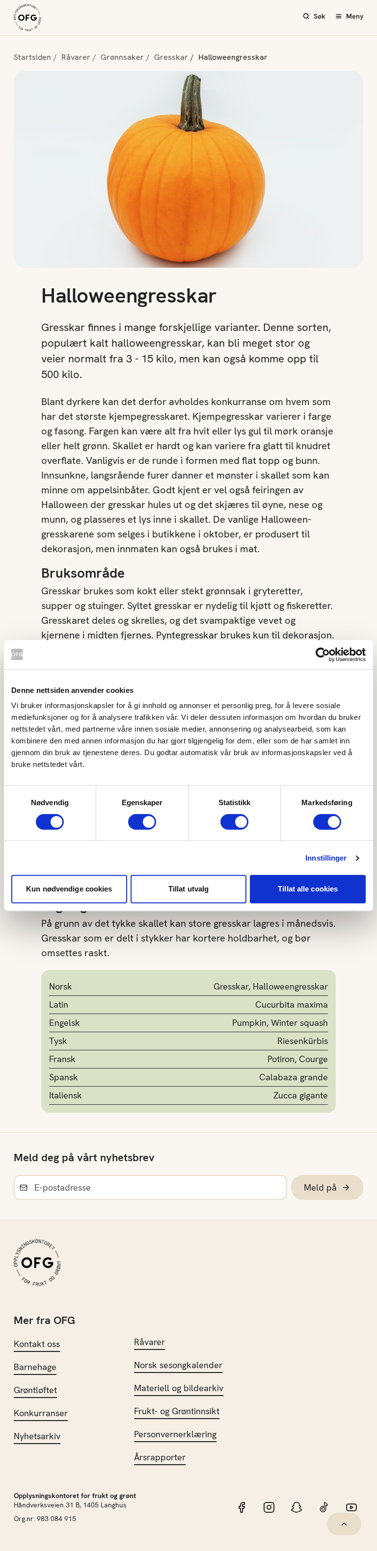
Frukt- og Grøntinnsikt (176, 1411)
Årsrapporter (160, 1457)
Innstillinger (326, 858)
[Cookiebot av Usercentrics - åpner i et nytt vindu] (323, 654)
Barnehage (35, 1367)
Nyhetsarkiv (37, 1436)
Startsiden (32, 57)
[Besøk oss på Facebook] (241, 1507)
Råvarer (75, 57)
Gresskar (171, 57)
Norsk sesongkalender (178, 1365)
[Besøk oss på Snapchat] (296, 1507)
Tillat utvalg (188, 889)
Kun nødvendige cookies (69, 889)
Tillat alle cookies (308, 889)
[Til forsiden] (27, 17)
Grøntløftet (35, 1390)
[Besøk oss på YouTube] (351, 1507)
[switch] (142, 822)
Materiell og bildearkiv (178, 1388)
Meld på (320, 1187)
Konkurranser (41, 1413)
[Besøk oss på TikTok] (324, 1507)
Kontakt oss (37, 1343)
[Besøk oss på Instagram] (269, 1507)
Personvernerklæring (175, 1434)
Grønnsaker (122, 57)
